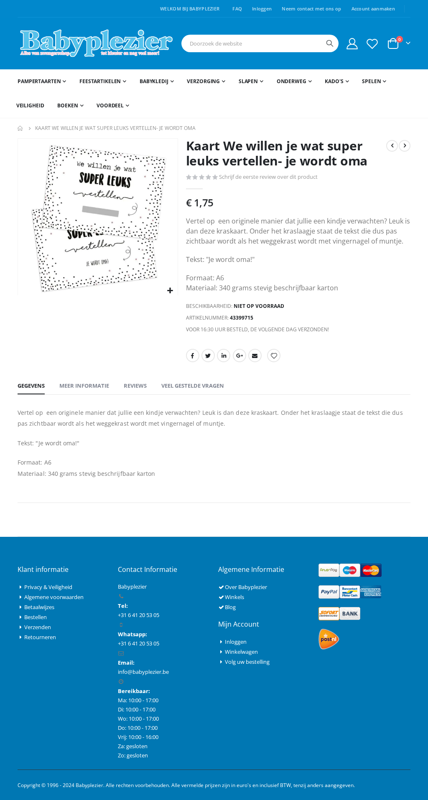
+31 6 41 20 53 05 (138, 643)
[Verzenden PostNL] (328, 638)
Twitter (208, 355)
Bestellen (35, 617)
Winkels (234, 597)
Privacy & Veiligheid (48, 587)
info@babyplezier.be (143, 672)
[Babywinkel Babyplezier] (96, 43)
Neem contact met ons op (311, 8)
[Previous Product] (392, 146)
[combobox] (260, 43)
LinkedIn (223, 355)
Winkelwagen (241, 651)
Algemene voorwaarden (54, 597)
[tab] (31, 386)
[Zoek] (330, 43)
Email (255, 355)
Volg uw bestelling (247, 661)
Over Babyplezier (246, 587)
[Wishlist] (372, 43)
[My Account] (351, 43)
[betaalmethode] (350, 569)
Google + (239, 355)
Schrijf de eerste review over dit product (268, 176)
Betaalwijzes (39, 607)
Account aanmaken (373, 8)
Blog (230, 607)
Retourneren (40, 637)
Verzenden (37, 627)
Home (20, 128)
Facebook (192, 355)
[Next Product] (404, 146)
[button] (170, 291)
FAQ (237, 8)
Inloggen (262, 8)
